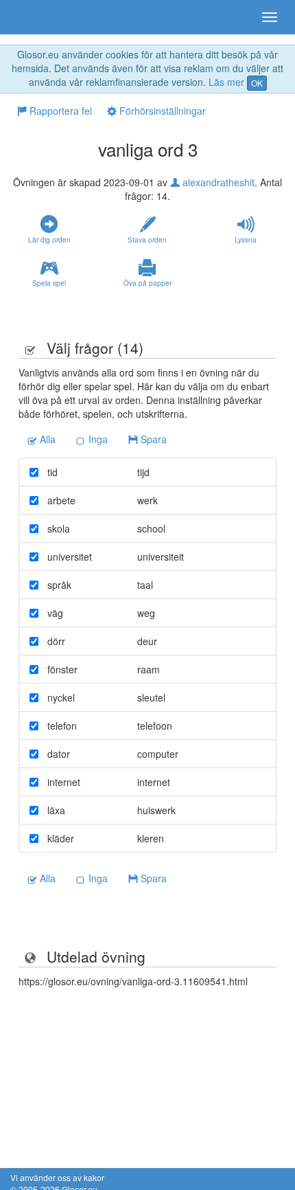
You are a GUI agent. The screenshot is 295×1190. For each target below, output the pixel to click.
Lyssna (246, 240)
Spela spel (49, 283)
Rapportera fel (59, 110)
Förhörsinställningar (161, 110)
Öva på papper (147, 283)
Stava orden (147, 240)
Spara (152, 439)
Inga (97, 439)
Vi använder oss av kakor (57, 1177)
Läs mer (226, 82)
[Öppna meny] (270, 17)
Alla (46, 439)
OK (257, 83)
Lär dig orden (49, 240)
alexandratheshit (217, 182)
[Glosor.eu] (34, 17)
